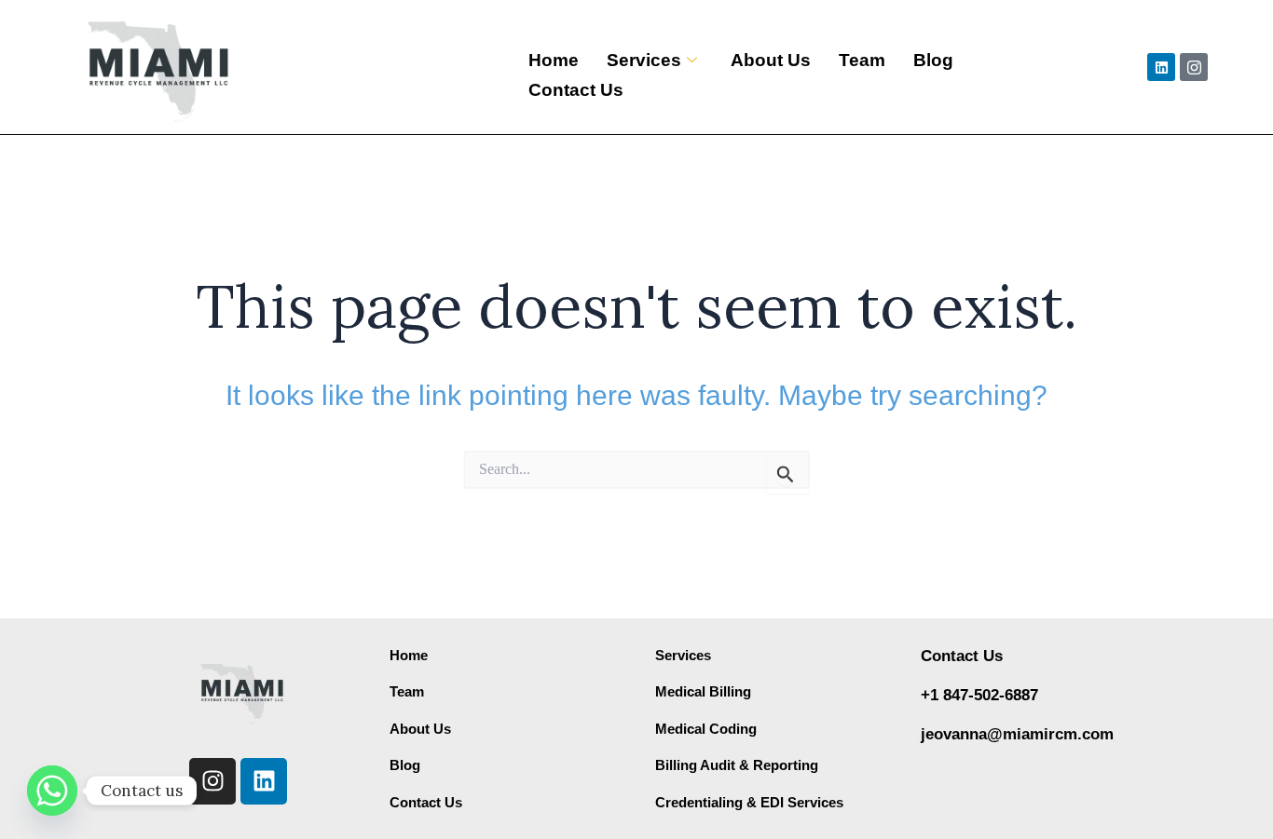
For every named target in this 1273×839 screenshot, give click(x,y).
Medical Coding (706, 729)
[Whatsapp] (52, 790)
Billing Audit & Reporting (736, 765)
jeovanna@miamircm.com (1017, 734)
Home (553, 60)
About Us (771, 60)
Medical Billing (703, 691)
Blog (933, 60)
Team (862, 60)
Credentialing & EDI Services (749, 802)
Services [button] (644, 60)
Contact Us (575, 90)
